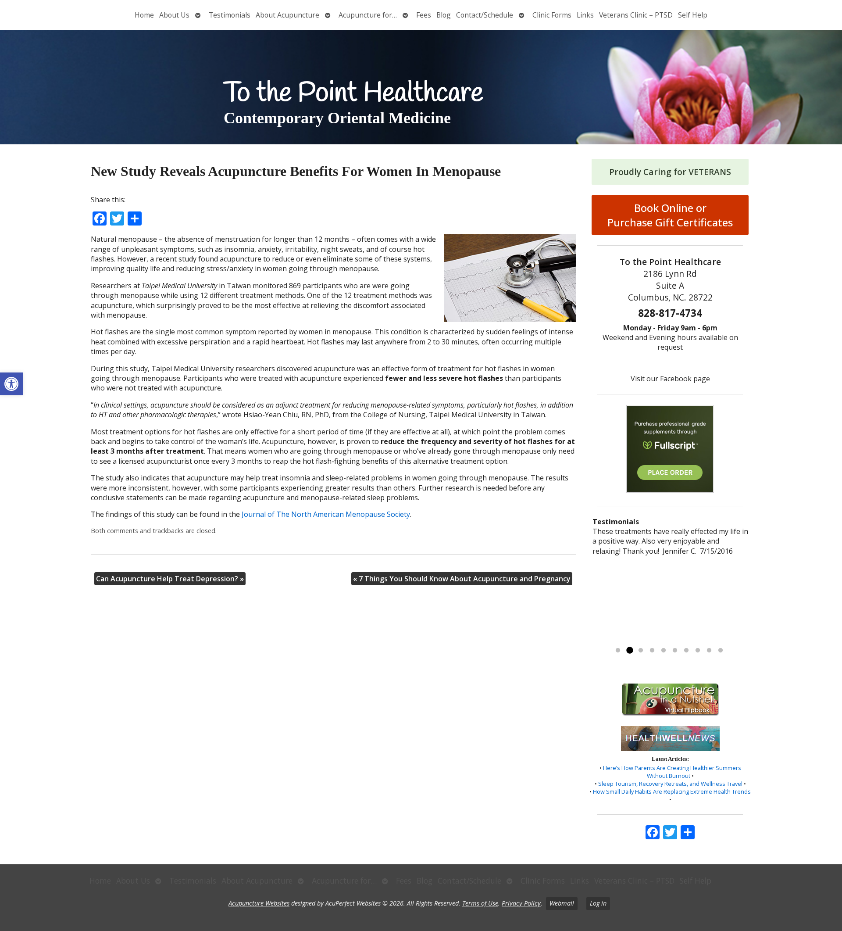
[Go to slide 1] (618, 650)
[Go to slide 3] (640, 650)
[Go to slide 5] (663, 650)
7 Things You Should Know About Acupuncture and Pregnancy (462, 579)
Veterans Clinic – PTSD (636, 15)
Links (585, 15)
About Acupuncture (287, 15)
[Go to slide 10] (720, 650)
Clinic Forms (551, 15)
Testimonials (229, 15)
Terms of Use (480, 903)
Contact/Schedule (484, 15)
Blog (443, 15)
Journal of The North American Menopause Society (326, 514)
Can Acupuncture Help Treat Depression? (170, 579)
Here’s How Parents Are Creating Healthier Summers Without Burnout (672, 772)
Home (144, 15)
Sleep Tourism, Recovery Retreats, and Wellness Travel (670, 784)
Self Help (692, 15)
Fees (423, 15)
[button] (11, 383)
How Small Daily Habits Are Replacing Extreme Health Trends (672, 791)
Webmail (561, 903)
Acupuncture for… (368, 15)
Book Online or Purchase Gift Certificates (670, 215)
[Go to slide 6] (675, 650)
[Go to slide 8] (697, 650)
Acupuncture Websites (258, 903)
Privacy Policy (521, 903)
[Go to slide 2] (629, 650)
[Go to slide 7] (686, 650)
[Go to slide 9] (709, 650)
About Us (174, 15)
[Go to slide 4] (652, 650)
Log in (598, 903)
